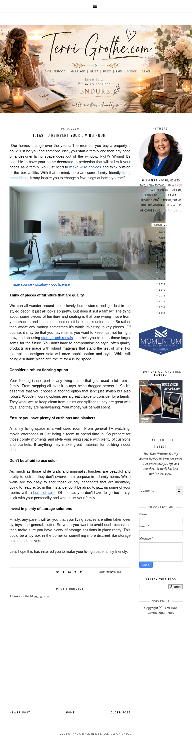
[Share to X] (57, 572)
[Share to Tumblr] (75, 572)
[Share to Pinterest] (69, 572)
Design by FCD (121, 734)
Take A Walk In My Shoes (90, 734)
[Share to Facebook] (64, 572)
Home (70, 712)
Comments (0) (110, 572)
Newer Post (20, 712)
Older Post (120, 712)
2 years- (161, 446)
